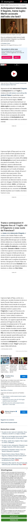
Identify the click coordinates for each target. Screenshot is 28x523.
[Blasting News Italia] (9, 2)
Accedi (25, 1)
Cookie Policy (16, 513)
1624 (12, 476)
